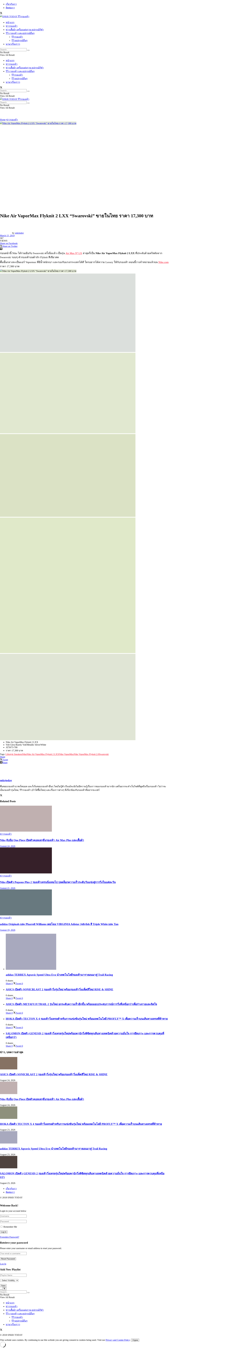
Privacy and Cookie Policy (118, 1340)
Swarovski (104, 754)
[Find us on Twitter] (1, 13)
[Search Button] (28, 50)
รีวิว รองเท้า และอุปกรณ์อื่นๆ (20, 33)
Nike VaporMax (66, 754)
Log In (3, 1264)
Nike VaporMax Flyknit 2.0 (86, 754)
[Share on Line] (84, 249)
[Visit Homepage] (14, 16)
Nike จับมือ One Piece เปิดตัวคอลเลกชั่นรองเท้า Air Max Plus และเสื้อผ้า (42, 840)
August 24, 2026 (7, 846)
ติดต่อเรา (10, 7)
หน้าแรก (10, 22)
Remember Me (10, 1227)
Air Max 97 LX (74, 253)
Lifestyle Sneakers (13, 754)
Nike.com (163, 262)
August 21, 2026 (7, 888)
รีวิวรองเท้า (17, 37)
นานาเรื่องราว (13, 44)
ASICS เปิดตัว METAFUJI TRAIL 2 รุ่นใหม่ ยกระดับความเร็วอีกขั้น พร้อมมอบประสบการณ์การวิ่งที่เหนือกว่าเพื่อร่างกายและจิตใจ (81, 1004)
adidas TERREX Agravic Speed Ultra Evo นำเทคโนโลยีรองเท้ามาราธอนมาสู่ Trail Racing (59, 974)
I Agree (135, 1340)
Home (3, 119)
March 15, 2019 (7, 235)
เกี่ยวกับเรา (11, 4)
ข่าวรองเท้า (11, 26)
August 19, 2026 (7, 930)
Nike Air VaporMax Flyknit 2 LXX (43, 754)
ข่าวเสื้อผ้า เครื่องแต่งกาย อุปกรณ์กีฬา (25, 29)
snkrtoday (19, 233)
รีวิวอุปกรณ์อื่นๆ (20, 40)
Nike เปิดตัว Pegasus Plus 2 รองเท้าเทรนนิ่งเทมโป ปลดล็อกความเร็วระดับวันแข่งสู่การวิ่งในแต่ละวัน (58, 882)
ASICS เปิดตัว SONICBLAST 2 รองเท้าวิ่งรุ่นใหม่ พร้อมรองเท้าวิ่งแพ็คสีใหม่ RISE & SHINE (59, 989)
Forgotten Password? (9, 1237)
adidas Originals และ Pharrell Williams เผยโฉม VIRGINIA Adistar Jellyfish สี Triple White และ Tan (59, 924)
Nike (24, 754)
